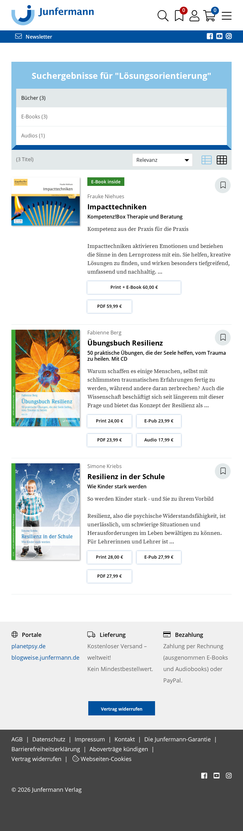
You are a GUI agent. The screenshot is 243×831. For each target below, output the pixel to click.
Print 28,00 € (109, 557)
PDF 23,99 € (109, 440)
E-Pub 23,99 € (158, 421)
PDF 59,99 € (109, 306)
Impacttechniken (116, 206)
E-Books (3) (34, 116)
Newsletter (38, 36)
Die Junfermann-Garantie (178, 739)
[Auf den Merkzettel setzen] (226, 185)
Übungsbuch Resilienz (125, 342)
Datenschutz (49, 739)
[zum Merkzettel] (179, 18)
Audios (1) (33, 135)
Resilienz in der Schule (126, 476)
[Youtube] (219, 36)
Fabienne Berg (104, 332)
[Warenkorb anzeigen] (210, 18)
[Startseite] (52, 14)
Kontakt (125, 739)
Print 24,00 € (109, 421)
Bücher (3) (33, 97)
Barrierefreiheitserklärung (46, 749)
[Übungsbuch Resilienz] (45, 377)
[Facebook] (210, 36)
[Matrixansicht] (222, 160)
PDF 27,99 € (109, 576)
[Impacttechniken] (45, 201)
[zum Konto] (195, 18)
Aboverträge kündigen (120, 749)
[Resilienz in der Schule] (45, 511)
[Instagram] (229, 36)
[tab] (121, 98)
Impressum (91, 739)
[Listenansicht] (207, 160)
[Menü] (227, 18)
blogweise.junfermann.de (45, 657)
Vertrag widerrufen (37, 759)
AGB (17, 739)
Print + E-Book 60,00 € (134, 287)
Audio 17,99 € (158, 440)
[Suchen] (163, 18)
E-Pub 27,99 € (158, 557)
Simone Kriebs (104, 466)
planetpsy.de (28, 646)
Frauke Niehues (105, 196)
